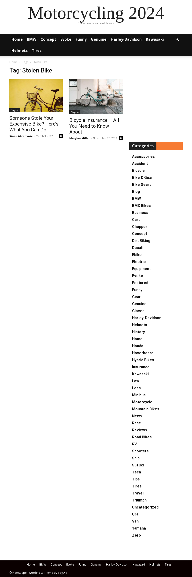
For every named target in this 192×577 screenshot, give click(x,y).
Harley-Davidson (126, 39)
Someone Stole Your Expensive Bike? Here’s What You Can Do (34, 124)
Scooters (140, 451)
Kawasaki (155, 39)
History (138, 332)
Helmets (19, 50)
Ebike (137, 254)
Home (17, 39)
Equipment (141, 269)
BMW (31, 39)
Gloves (138, 311)
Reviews (139, 430)
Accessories (143, 156)
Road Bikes (142, 437)
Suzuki (138, 465)
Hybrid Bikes (143, 360)
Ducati (137, 247)
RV (134, 444)
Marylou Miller (79, 138)
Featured (140, 283)
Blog (136, 191)
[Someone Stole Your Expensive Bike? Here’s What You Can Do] (36, 95)
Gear (136, 297)
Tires (36, 50)
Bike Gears (141, 184)
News (137, 416)
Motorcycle (142, 402)
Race (136, 423)
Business (140, 212)
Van (135, 521)
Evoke (65, 39)
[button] (177, 39)
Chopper (139, 226)
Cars (136, 219)
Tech (136, 472)
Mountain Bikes (145, 409)
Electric (139, 262)
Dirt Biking (141, 240)
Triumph (139, 500)
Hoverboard (142, 353)
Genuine (99, 39)
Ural (135, 514)
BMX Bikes (141, 205)
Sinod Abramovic (21, 136)
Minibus (139, 395)
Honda (137, 346)
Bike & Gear (142, 177)
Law (135, 381)
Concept (48, 39)
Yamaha (139, 528)
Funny (81, 39)
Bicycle (15, 110)
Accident (140, 163)
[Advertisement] (156, 100)
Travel (138, 493)
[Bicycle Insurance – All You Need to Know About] (96, 96)
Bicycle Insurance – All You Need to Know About (94, 126)
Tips (136, 479)
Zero (136, 535)
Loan (136, 388)
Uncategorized (145, 507)
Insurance (141, 367)
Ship (136, 458)
